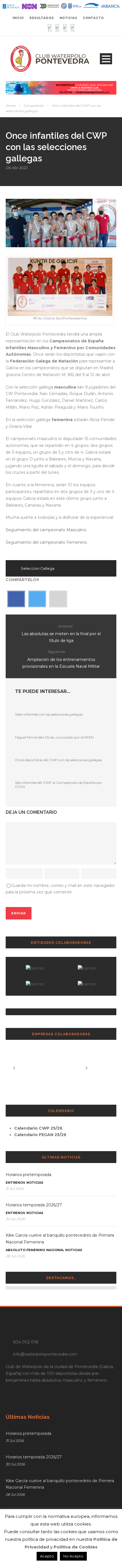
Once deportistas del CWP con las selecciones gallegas (58, 760)
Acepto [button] (47, 1556)
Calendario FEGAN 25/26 (40, 1134)
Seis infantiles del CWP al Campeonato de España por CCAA (58, 784)
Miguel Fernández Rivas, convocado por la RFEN (54, 737)
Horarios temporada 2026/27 (34, 1204)
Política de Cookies (76, 1547)
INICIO (18, 18)
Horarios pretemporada (28, 1174)
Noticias (34, 1183)
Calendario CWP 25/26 (38, 1128)
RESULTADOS (42, 18)
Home (11, 106)
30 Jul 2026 (15, 1219)
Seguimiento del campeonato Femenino (46, 542)
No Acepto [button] (73, 1556)
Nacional (55, 1250)
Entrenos (15, 1183)
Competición (34, 106)
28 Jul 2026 (15, 1256)
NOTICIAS (68, 18)
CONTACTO (93, 18)
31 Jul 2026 (15, 1189)
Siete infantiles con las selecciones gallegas (49, 714)
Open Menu (106, 58)
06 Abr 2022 (16, 167)
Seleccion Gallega (37, 568)
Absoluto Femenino (25, 1250)
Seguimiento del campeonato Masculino (46, 529)
